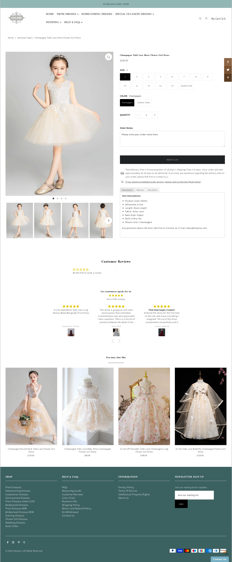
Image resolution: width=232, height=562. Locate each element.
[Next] (108, 220)
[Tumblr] (24, 542)
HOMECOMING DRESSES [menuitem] (96, 14)
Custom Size (186, 85)
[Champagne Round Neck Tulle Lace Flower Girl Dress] (31, 406)
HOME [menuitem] (50, 14)
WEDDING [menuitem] (52, 22)
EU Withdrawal (70, 512)
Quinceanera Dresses (18, 498)
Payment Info (69, 501)
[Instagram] (13, 542)
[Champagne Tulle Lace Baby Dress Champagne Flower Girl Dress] (88, 406)
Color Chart (68, 498)
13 (160, 85)
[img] (116, 295)
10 (125, 85)
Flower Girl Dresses (16, 519)
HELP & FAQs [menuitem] (72, 22)
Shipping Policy (71, 505)
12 (149, 85)
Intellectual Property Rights (134, 494)
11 (137, 85)
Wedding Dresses (15, 522)
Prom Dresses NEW (16, 508)
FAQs (65, 487)
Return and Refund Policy (76, 508)
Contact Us (68, 515)
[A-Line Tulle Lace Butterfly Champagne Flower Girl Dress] (201, 406)
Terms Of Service (127, 490)
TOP (226, 557)
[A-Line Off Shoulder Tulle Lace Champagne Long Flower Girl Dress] (144, 406)
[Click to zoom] (108, 56)
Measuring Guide (71, 490)
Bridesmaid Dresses (17, 505)
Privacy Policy (126, 487)
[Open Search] (200, 18)
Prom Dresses (13, 487)
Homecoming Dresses (18, 490)
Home (11, 37)
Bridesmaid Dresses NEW (20, 512)
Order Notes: (126, 128)
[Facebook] (7, 542)
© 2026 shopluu (13, 550)
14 (172, 85)
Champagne (127, 102)
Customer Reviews (72, 494)
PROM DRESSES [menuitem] (66, 14)
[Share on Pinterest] (228, 78)
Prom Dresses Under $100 (20, 501)
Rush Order (12, 526)
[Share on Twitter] (228, 70)
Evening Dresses (15, 515)
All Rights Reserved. (33, 550)
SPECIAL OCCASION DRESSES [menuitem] (133, 14)
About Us (123, 498)
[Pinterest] (19, 542)
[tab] (127, 190)
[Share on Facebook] (228, 62)
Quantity (125, 114)
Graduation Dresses (17, 494)
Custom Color (143, 102)
